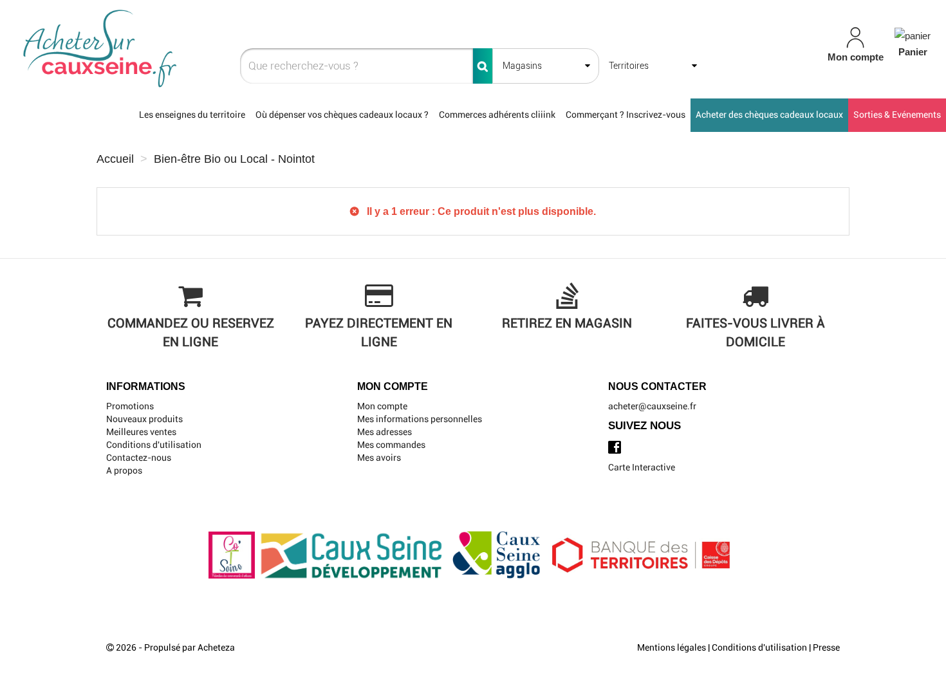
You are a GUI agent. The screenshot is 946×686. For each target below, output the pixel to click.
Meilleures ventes (141, 432)
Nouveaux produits (144, 419)
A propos (124, 470)
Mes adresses (384, 432)
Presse (826, 647)
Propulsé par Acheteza (189, 647)
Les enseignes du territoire (192, 114)
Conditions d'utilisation (153, 445)
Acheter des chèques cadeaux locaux (769, 114)
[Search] (482, 66)
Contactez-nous (138, 457)
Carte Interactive (641, 467)
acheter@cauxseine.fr (652, 406)
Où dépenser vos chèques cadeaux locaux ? (342, 114)
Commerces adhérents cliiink (497, 114)
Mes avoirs (379, 457)
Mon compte (382, 406)
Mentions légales (671, 647)
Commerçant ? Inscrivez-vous (625, 114)
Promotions (130, 406)
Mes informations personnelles (419, 419)
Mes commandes (391, 445)
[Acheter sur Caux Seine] (165, 49)
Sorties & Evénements (897, 114)
